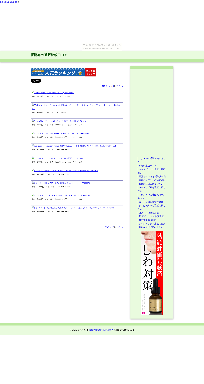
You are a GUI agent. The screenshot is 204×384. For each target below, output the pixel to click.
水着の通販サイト (148, 165)
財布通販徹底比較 (148, 220)
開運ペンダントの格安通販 (152, 180)
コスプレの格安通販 (149, 213)
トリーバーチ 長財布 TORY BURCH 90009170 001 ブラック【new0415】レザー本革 (66, 171)
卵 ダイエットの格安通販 (151, 216)
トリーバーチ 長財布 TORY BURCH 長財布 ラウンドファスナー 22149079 (62, 183)
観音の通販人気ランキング (152, 184)
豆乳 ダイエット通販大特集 (152, 176)
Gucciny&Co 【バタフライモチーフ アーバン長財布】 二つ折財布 (58, 158)
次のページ (119, 86)
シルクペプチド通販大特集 (152, 223)
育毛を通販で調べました (151, 227)
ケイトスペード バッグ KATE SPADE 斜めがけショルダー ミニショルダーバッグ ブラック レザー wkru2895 (74, 208)
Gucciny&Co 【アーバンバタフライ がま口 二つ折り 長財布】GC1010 (60, 121)
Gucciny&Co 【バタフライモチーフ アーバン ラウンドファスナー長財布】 (62, 134)
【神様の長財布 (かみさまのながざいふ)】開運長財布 (54, 93)
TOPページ (106, 86)
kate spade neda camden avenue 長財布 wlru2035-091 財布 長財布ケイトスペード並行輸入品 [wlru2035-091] (75, 146)
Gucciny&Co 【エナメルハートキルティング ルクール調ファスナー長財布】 (62, 196)
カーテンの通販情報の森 (151, 202)
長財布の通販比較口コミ (49, 55)
